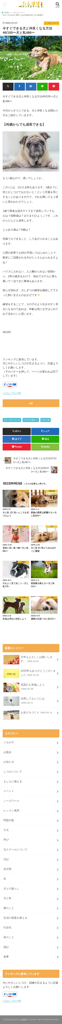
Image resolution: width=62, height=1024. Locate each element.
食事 (6, 956)
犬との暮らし (32, 420)
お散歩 (7, 752)
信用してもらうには (32, 700)
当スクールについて (15, 849)
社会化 (7, 927)
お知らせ (8, 761)
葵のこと (8, 937)
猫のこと (8, 907)
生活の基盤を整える (15, 917)
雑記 (6, 946)
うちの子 (8, 742)
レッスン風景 (11, 810)
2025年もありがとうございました (38, 672)
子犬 (6, 830)
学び (6, 839)
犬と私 (47, 420)
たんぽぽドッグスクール (29, 1020)
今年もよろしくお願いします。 (36, 659)
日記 (6, 859)
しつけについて (13, 420)
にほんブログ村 (12, 393)
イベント (8, 790)
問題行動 (8, 820)
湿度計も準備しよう (32, 686)
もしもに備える (12, 781)
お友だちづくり (36, 712)
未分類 (7, 868)
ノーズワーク (11, 800)
